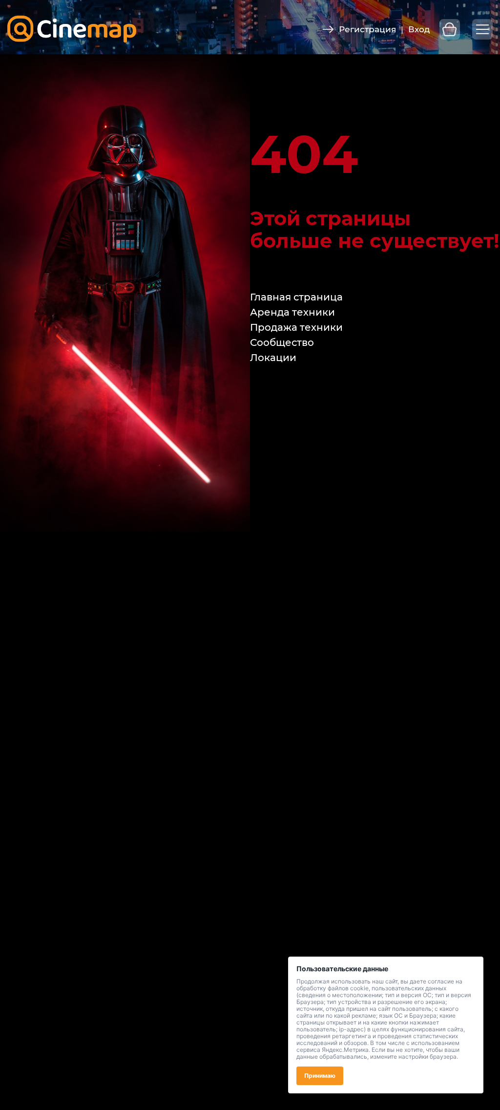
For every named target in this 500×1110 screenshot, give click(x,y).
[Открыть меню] (482, 29)
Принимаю (319, 1075)
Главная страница (296, 297)
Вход (419, 29)
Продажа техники (296, 327)
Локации (273, 357)
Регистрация (367, 29)
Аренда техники (292, 312)
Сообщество (282, 342)
